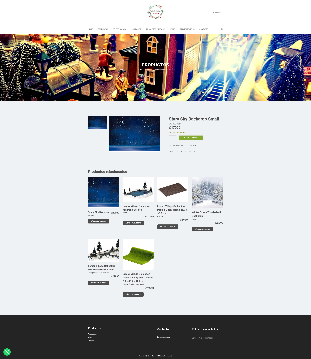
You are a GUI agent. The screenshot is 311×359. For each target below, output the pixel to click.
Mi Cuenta (216, 12)
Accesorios (92, 334)
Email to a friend (177, 146)
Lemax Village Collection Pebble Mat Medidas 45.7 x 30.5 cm (172, 210)
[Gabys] (155, 12)
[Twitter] (181, 152)
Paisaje (147, 70)
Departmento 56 (187, 29)
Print (194, 146)
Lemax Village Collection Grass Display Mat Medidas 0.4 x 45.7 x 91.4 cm (138, 277)
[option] (97, 122)
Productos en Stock (155, 29)
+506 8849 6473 (166, 337)
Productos (103, 29)
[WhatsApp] (194, 152)
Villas (90, 337)
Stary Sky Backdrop (99, 212)
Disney (172, 29)
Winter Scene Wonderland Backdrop (206, 214)
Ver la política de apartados (202, 338)
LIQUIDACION (136, 29)
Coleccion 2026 (119, 29)
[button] (7, 352)
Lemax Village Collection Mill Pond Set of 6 (136, 208)
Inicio (90, 29)
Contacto (203, 29)
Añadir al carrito (191, 138)
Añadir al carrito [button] (98, 221)
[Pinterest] (190, 152)
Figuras (91, 340)
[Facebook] (177, 152)
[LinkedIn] (185, 152)
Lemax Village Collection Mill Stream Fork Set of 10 (102, 267)
